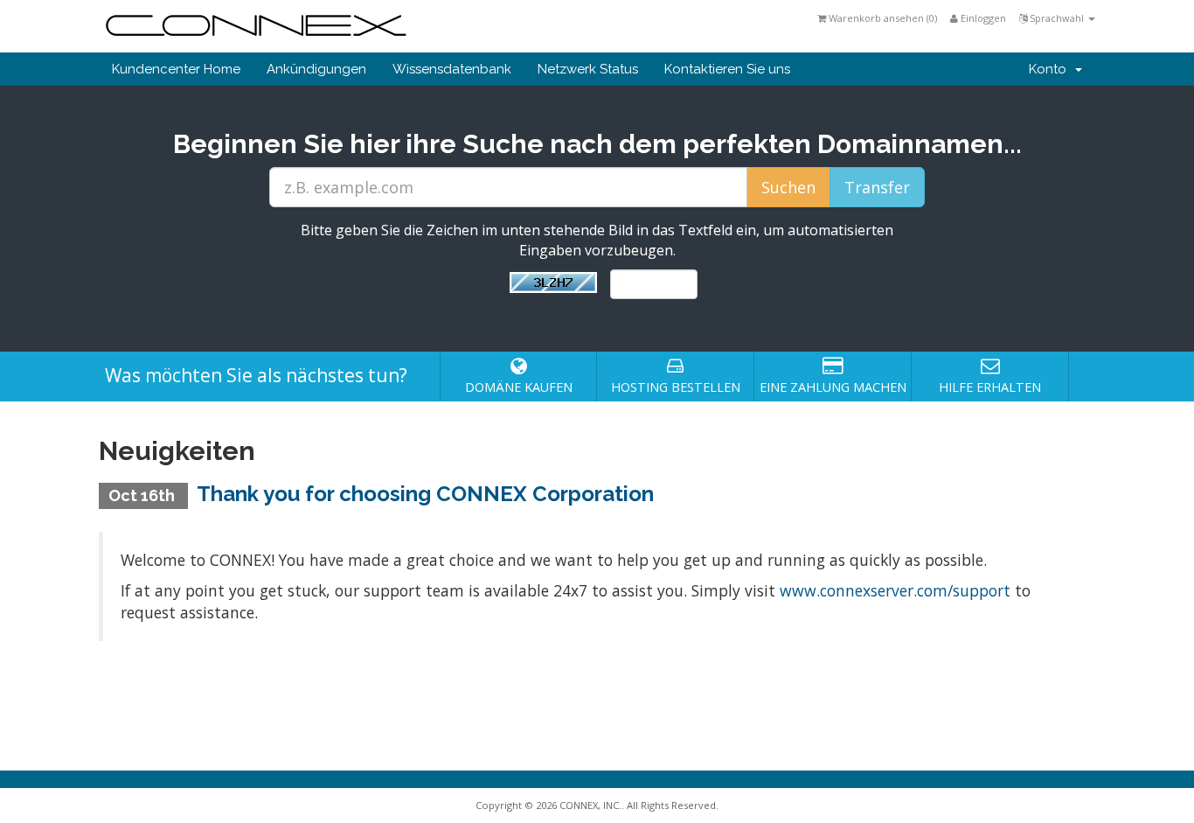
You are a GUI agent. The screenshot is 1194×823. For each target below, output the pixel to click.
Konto (1051, 69)
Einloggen (982, 17)
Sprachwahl (1056, 17)
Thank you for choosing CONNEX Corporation (425, 493)
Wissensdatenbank (451, 69)
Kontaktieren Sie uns (727, 69)
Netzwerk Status (588, 69)
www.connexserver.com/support (895, 590)
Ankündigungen (316, 69)
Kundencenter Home (176, 69)
